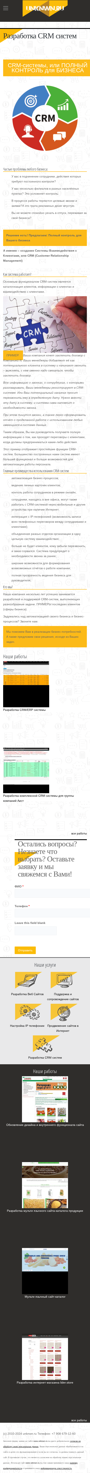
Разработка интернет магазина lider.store (45, 1382)
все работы (79, 833)
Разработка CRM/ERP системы (24, 709)
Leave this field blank (30, 923)
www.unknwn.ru (40, 1441)
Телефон (22, 906)
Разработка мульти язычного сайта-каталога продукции (45, 1210)
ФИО (19, 886)
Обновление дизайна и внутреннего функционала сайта (45, 1124)
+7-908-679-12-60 (15, 23)
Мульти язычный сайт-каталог (45, 1296)
